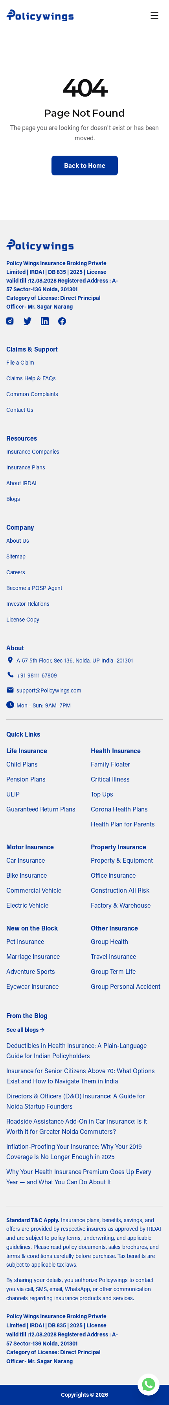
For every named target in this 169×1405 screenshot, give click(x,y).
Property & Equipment (122, 860)
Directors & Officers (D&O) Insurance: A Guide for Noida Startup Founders (75, 1101)
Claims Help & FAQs (31, 378)
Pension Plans (26, 779)
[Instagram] (10, 321)
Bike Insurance (26, 875)
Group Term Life (113, 971)
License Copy (22, 619)
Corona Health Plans (119, 809)
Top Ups (102, 794)
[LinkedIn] (45, 321)
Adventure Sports (30, 971)
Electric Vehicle (27, 905)
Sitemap (16, 556)
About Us (17, 540)
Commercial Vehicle (33, 890)
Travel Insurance (113, 956)
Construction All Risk (120, 890)
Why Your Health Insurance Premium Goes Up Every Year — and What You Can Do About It (78, 1177)
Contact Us (19, 410)
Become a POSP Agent (34, 588)
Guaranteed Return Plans (40, 809)
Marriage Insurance (33, 956)
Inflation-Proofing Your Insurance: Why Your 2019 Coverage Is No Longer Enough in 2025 (74, 1151)
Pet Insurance (25, 941)
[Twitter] (27, 321)
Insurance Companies (32, 451)
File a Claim (20, 362)
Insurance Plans (25, 467)
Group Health (109, 941)
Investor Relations (28, 604)
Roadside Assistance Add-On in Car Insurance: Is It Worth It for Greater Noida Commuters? (76, 1126)
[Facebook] (62, 321)
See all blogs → (25, 1030)
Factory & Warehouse (121, 905)
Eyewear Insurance (32, 986)
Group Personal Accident (125, 986)
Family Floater (110, 764)
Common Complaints (32, 394)
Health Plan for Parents (123, 824)
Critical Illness (110, 779)
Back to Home (84, 165)
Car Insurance (25, 860)
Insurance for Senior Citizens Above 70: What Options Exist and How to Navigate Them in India (80, 1076)
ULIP (13, 794)
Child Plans (22, 764)
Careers (15, 572)
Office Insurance (113, 875)
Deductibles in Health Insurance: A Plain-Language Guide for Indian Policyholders (76, 1050)
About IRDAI (21, 483)
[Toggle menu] (154, 15)
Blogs (13, 499)
